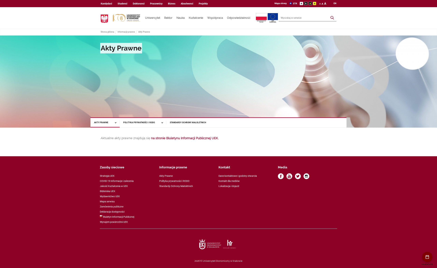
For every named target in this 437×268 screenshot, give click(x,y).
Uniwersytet (152, 17)
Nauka (181, 17)
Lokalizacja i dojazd (228, 186)
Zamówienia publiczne (111, 206)
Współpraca (215, 17)
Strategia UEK (107, 176)
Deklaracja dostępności (112, 211)
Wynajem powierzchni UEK (114, 222)
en (335, 3)
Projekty (203, 3)
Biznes (171, 3)
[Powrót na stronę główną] (126, 18)
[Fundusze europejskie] (273, 18)
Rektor (168, 17)
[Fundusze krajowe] (262, 18)
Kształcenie (196, 17)
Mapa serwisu (107, 201)
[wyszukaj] (332, 17)
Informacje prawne (126, 32)
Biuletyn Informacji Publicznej (118, 216)
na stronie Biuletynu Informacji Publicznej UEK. (184, 138)
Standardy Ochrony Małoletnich (188, 122)
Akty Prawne (144, 32)
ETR (295, 3)
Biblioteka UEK (107, 191)
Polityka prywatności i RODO (139, 122)
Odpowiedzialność (238, 17)
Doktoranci (139, 3)
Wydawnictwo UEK (110, 196)
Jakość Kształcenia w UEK (114, 186)
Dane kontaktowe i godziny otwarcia (237, 176)
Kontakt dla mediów (229, 181)
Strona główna (107, 32)
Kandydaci (106, 3)
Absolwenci (187, 3)
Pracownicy (156, 3)
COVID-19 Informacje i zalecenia (117, 181)
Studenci (122, 3)
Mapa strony (280, 3)
